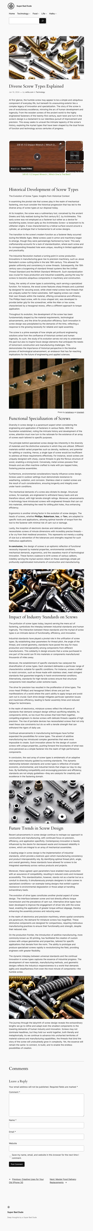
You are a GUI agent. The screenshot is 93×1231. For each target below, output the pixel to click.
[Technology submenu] (29, 13)
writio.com (29, 92)
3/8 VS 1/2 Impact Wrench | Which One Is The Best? (37, 144)
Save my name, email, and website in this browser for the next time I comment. (45, 1156)
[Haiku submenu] (56, 13)
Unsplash (80, 412)
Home (12, 13)
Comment (14, 1092)
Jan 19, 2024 (14, 92)
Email (12, 1132)
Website (13, 1143)
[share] (60, 144)
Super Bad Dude (24, 6)
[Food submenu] (38, 13)
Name (12, 1120)
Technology (40, 92)
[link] (13, 144)
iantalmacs (69, 412)
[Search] (42, 20)
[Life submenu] (46, 13)
